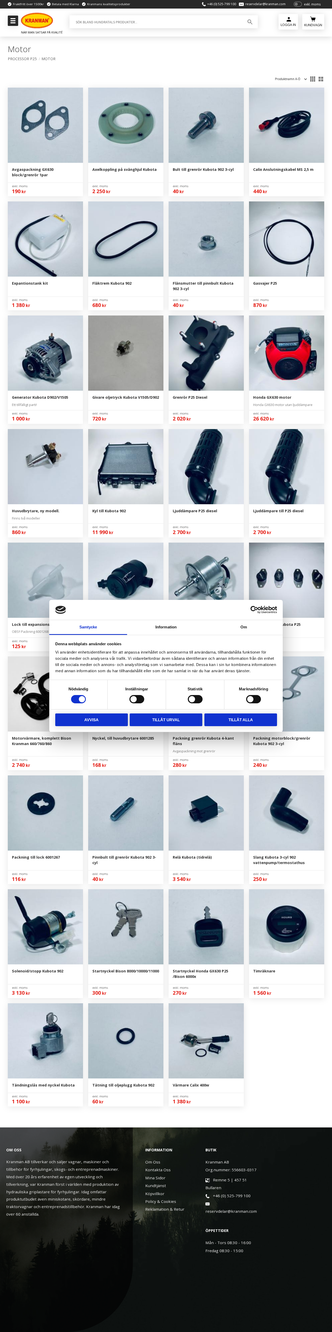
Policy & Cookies (160, 1201)
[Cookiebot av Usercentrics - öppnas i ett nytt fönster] (254, 610)
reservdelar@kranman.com (265, 4)
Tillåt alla (241, 720)
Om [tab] (243, 627)
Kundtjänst (155, 1185)
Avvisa (91, 720)
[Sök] (250, 21)
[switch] (136, 699)
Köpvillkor (154, 1193)
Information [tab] (166, 627)
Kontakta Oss (158, 1169)
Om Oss (152, 1162)
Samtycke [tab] (88, 627)
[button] (12, 22)
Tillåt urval (166, 720)
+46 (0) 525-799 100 (221, 4)
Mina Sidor (155, 1177)
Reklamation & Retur (164, 1209)
